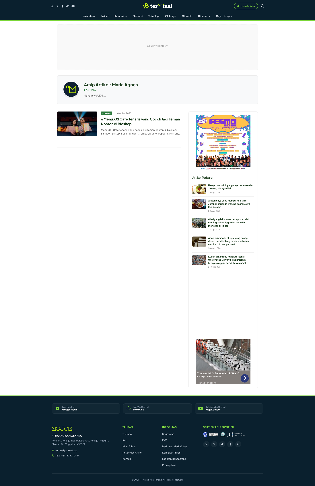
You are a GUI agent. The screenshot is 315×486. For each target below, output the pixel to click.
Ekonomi (138, 16)
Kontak (126, 458)
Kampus (119, 16)
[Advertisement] (223, 304)
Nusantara (89, 16)
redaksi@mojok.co (66, 450)
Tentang (127, 434)
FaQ (164, 440)
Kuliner (105, 16)
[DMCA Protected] (213, 434)
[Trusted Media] (205, 434)
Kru (124, 440)
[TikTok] (67, 6)
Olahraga (170, 16)
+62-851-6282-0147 (67, 455)
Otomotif (187, 16)
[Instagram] (52, 6)
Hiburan (203, 16)
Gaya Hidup (223, 16)
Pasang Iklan (169, 465)
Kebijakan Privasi (171, 452)
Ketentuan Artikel (132, 452)
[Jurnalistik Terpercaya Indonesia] (236, 434)
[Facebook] (62, 6)
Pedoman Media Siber (174, 446)
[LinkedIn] (238, 444)
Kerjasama (168, 434)
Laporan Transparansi (174, 458)
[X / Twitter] (57, 6)
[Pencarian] (262, 6)
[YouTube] (73, 6)
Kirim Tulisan (129, 446)
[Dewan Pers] (222, 434)
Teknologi (153, 16)
